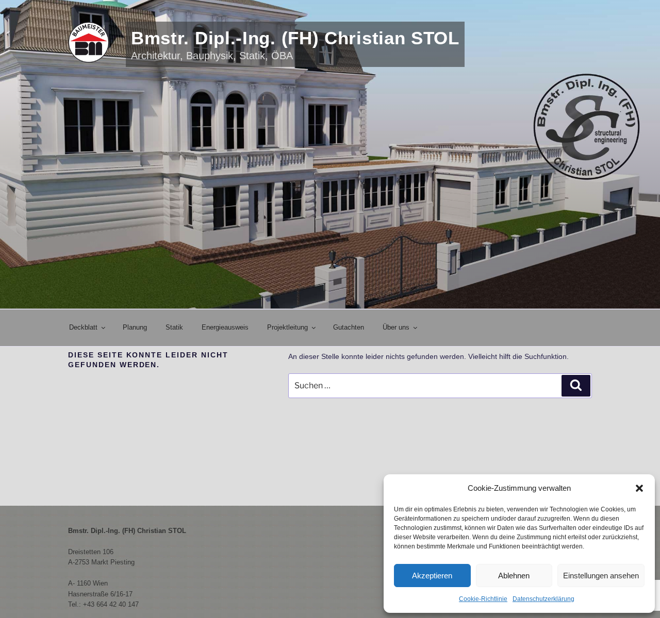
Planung (135, 327)
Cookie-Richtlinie (483, 599)
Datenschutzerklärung (543, 599)
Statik (174, 327)
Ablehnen (514, 575)
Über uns (396, 327)
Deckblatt (83, 327)
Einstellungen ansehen (601, 575)
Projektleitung (287, 327)
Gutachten (348, 327)
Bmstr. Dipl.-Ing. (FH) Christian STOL (295, 38)
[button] (639, 488)
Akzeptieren (432, 575)
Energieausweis (225, 327)
